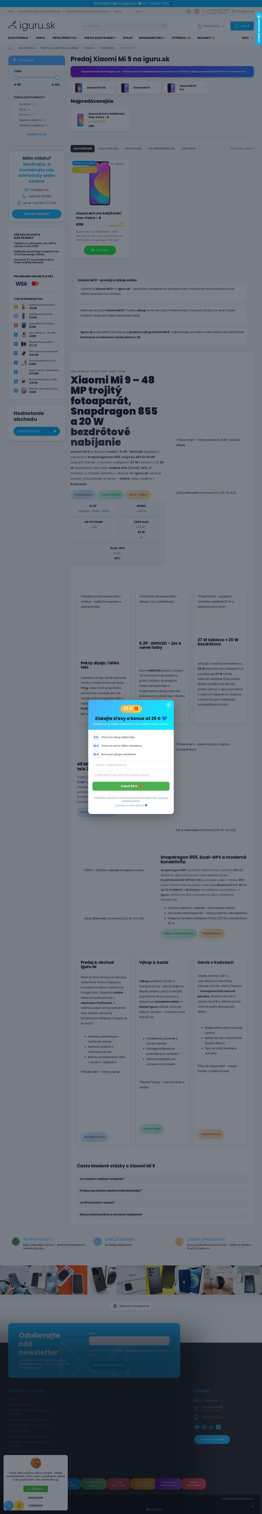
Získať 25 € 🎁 (131, 786)
